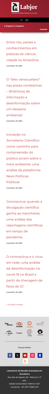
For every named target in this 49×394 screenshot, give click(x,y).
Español (20, 26)
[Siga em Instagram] (32, 355)
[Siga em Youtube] (25, 355)
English (9, 26)
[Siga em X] (17, 355)
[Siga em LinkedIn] (40, 355)
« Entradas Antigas (14, 304)
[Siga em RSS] (25, 361)
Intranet (43, 29)
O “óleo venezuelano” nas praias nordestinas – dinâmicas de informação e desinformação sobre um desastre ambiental (24, 97)
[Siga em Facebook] (10, 355)
